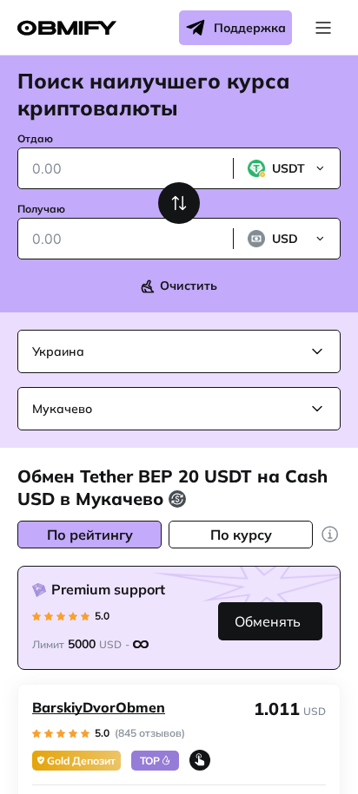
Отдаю (35, 138)
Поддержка (250, 28)
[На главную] (66, 28)
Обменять (268, 621)
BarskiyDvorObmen (98, 707)
